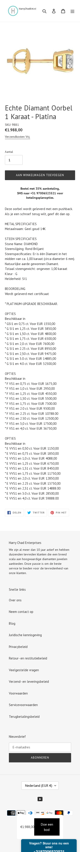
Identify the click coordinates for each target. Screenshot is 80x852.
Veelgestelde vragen (24, 670)
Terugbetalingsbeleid (24, 716)
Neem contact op (21, 612)
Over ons (15, 600)
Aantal (9, 152)
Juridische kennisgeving (25, 635)
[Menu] (72, 11)
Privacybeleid (18, 647)
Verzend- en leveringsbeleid (29, 681)
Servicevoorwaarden (23, 705)
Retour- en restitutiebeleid (28, 658)
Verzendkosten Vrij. (17, 137)
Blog (12, 623)
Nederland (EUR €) (38, 785)
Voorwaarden (18, 693)
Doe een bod (47, 827)
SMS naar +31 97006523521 (36, 193)
